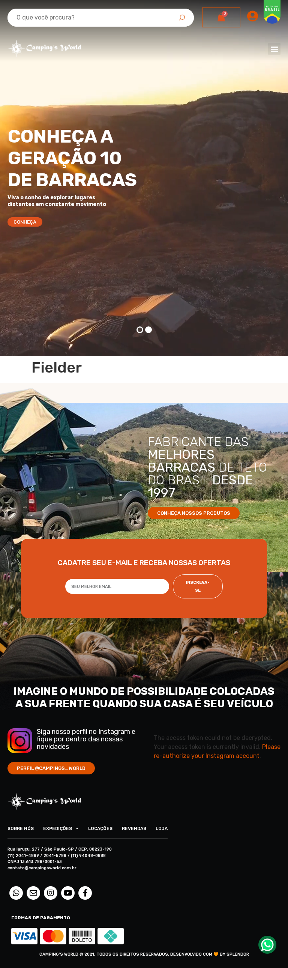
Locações (100, 828)
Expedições (57, 828)
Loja (162, 828)
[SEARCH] (182, 18)
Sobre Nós (21, 828)
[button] (274, 49)
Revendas (134, 828)
